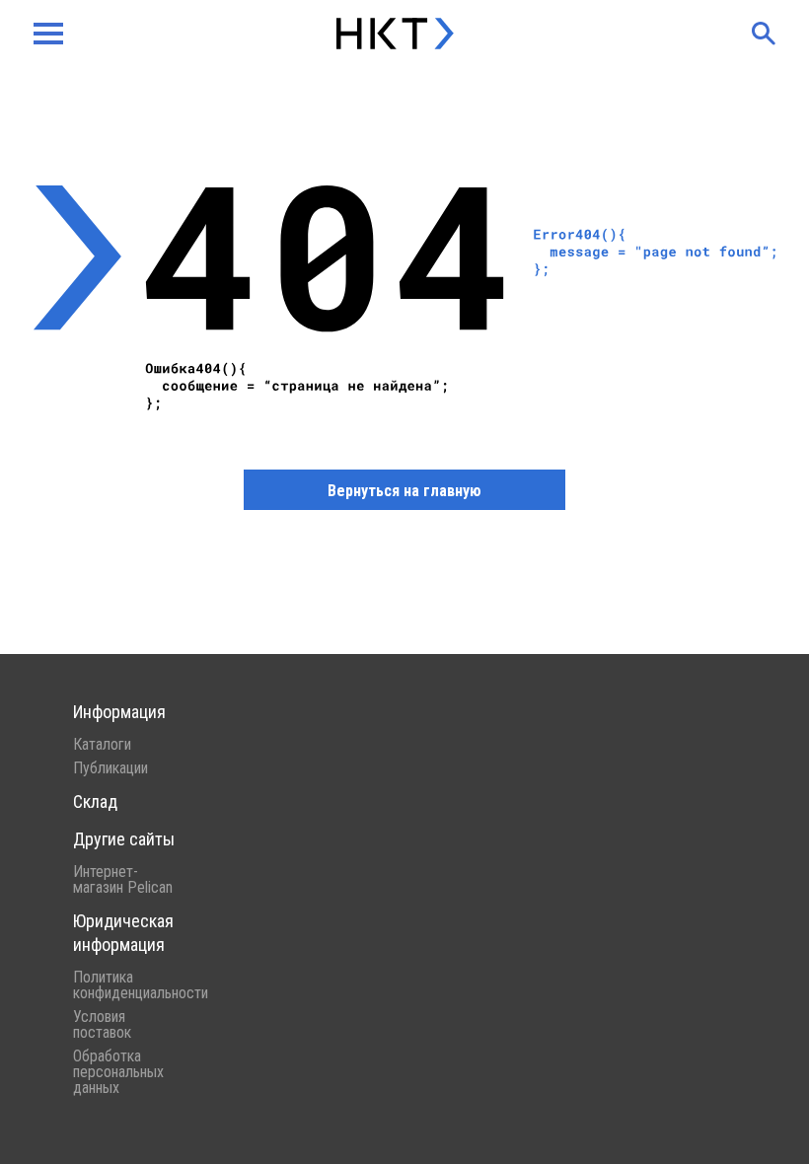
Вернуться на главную (404, 490)
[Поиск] (763, 33)
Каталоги (102, 745)
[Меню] (48, 33)
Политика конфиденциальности (124, 985)
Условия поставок (102, 1025)
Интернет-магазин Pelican (123, 880)
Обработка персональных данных (118, 1072)
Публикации (110, 768)
